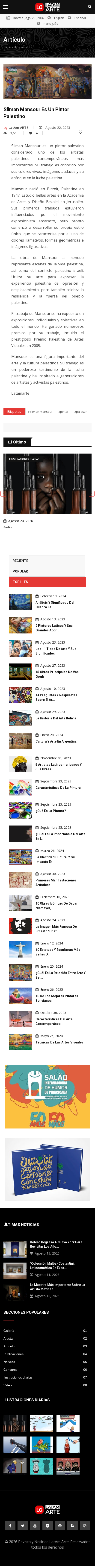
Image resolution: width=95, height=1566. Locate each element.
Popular (20, 571)
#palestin (80, 412)
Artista (45, 1338)
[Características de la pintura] (20, 787)
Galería (45, 1330)
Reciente (20, 561)
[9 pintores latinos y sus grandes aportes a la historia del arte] (20, 625)
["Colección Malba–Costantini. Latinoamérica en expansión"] (15, 1270)
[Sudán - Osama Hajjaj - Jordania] (15, 1423)
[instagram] (85, 1525)
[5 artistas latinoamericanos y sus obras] (20, 764)
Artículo (45, 1346)
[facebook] (10, 1525)
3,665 (14, 133)
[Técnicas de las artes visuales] (20, 1042)
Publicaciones (45, 1354)
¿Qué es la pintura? (51, 811)
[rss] (72, 1525)
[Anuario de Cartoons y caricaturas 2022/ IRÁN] (47, 1169)
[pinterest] (60, 1525)
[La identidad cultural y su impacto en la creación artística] (20, 857)
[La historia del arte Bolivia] (20, 718)
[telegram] (47, 1525)
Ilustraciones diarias (45, 1377)
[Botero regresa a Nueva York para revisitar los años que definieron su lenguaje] (15, 1249)
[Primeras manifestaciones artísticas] (20, 880)
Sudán (7, 527)
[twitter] (23, 1525)
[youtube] (35, 1525)
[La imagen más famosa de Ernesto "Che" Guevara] (20, 926)
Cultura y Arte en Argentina (56, 741)
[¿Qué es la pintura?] (20, 810)
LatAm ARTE (18, 127)
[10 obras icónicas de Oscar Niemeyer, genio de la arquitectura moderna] (20, 903)
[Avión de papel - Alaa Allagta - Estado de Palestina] (41, 1423)
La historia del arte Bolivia (56, 718)
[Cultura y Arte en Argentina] (20, 741)
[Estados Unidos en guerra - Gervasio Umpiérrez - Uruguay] (41, 1445)
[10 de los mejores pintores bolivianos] (20, 996)
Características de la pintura (58, 788)
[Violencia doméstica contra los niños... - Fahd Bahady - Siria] (15, 1445)
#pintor (63, 412)
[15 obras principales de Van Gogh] (20, 671)
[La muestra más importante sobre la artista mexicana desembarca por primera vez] (15, 1292)
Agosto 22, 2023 (57, 127)
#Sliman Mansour (40, 412)
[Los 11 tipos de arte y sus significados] (20, 648)
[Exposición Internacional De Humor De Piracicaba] (47, 1096)
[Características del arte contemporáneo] (20, 1019)
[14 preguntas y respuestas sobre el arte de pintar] (20, 695)
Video (45, 1385)
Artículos (20, 47)
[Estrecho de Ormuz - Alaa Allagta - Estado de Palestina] (68, 1445)
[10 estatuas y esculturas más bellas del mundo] (20, 949)
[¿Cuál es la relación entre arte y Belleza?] (20, 972)
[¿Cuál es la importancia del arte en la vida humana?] (20, 834)
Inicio (7, 47)
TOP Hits (20, 582)
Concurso (45, 1369)
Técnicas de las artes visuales (59, 1042)
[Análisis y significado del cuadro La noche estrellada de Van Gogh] (20, 602)
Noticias (45, 1362)
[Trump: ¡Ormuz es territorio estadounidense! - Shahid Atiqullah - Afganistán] (68, 1423)
